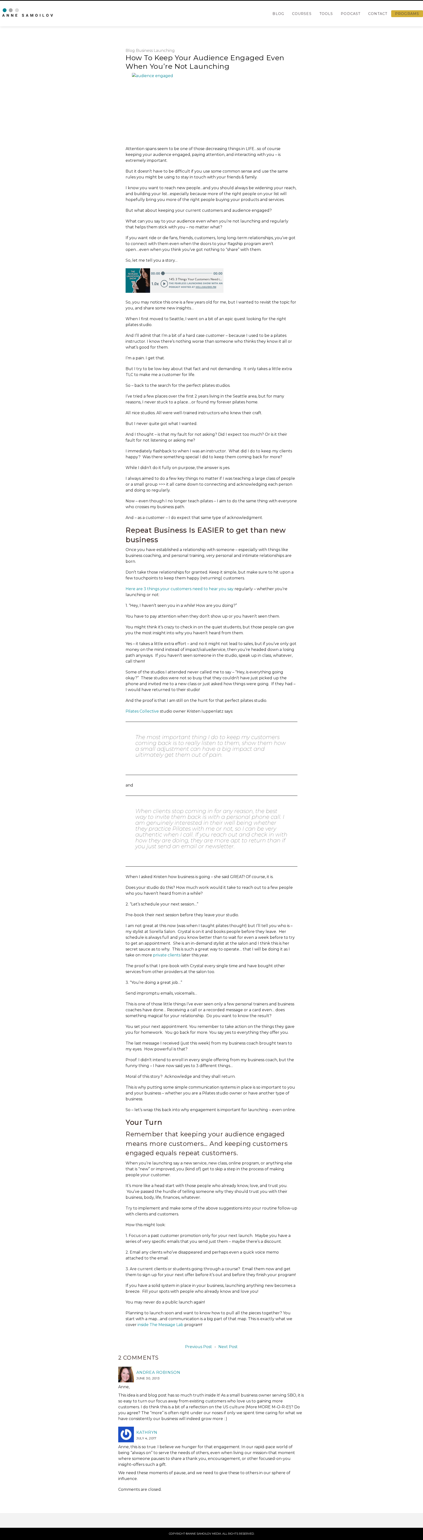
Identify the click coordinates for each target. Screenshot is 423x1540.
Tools (326, 14)
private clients (166, 955)
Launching (164, 50)
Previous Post (198, 1347)
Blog (278, 14)
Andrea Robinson (158, 1372)
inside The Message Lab (160, 1324)
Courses (302, 14)
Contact (377, 14)
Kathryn (146, 1432)
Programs (407, 14)
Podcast (350, 14)
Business (144, 50)
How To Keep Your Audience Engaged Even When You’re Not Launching (205, 62)
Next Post (228, 1347)
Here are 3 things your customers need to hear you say (180, 589)
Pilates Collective (142, 711)
